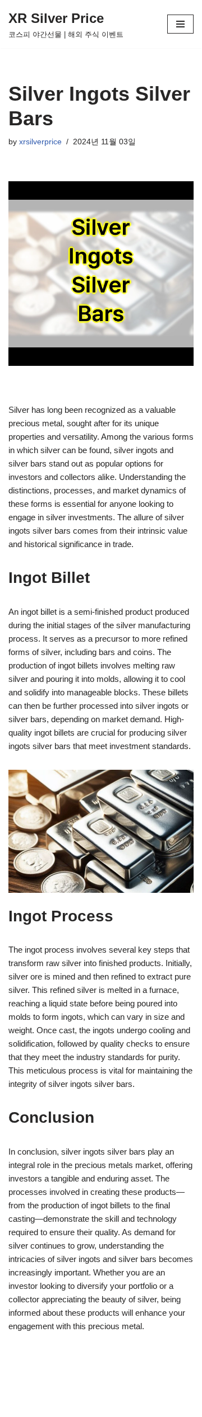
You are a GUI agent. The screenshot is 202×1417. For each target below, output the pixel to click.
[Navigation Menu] (180, 24)
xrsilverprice (40, 142)
